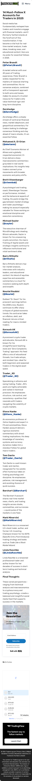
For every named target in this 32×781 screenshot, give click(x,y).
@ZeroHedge (11, 112)
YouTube (16, 756)
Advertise (25, 753)
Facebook (10, 756)
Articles (8, 662)
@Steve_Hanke (12, 414)
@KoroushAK (11, 332)
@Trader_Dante (12, 458)
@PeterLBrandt (12, 65)
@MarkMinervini (12, 520)
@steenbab (10, 182)
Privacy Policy (21, 751)
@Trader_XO (10, 376)
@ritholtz (9, 258)
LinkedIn (22, 756)
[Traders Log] (9, 3)
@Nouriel (8, 294)
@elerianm (9, 144)
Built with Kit (16, 651)
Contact (11, 753)
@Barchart (20, 490)
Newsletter (18, 753)
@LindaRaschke (12, 552)
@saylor (8, 223)
